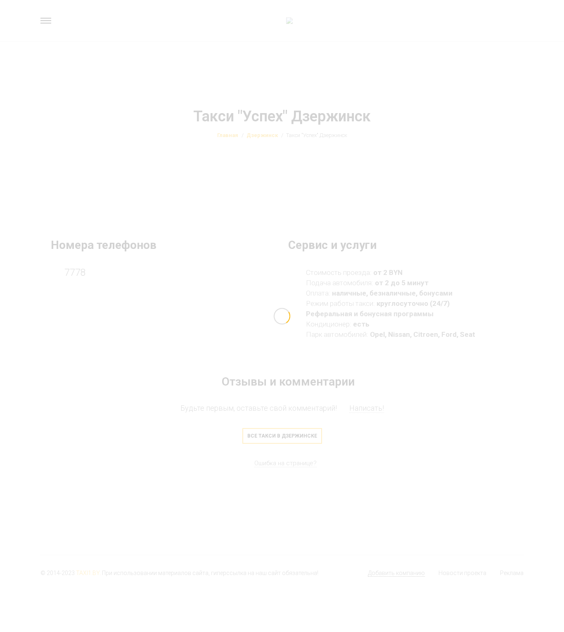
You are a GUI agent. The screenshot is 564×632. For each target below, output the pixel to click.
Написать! (366, 408)
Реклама (512, 573)
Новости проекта (462, 573)
